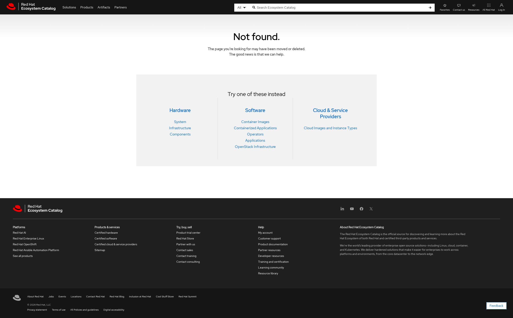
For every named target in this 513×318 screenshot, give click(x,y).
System (180, 121)
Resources (473, 9)
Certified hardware (106, 232)
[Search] (430, 7)
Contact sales (184, 250)
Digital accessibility (113, 309)
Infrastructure (180, 128)
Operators (255, 134)
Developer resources (271, 256)
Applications (255, 140)
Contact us (459, 9)
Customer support (269, 238)
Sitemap (100, 250)
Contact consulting (188, 261)
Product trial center (188, 232)
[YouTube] (351, 210)
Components (180, 134)
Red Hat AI (19, 232)
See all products (23, 256)
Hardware (180, 110)
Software (255, 110)
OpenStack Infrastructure (255, 146)
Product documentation (273, 244)
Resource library (268, 273)
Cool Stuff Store (165, 296)
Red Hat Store (185, 238)
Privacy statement (37, 309)
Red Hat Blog (117, 296)
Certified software (106, 238)
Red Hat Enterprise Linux (28, 238)
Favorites (445, 9)
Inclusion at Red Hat (140, 296)
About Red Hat (35, 296)
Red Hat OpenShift (24, 244)
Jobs (51, 296)
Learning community (271, 267)
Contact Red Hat (95, 296)
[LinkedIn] (342, 210)
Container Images (255, 121)
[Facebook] (361, 210)
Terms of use (59, 309)
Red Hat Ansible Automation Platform (36, 250)
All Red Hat (489, 9)
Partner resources (269, 250)
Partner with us (185, 244)
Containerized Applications (255, 128)
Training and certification (273, 261)
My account (265, 232)
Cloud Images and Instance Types (330, 128)
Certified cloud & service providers (116, 244)
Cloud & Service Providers (330, 113)
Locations (76, 296)
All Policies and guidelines (84, 309)
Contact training (186, 256)
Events (62, 296)
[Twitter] (371, 210)
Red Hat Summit (188, 296)
